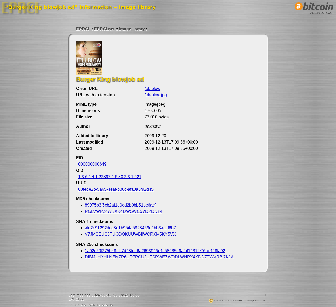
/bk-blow (152, 88)
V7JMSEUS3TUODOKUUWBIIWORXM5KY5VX (130, 234)
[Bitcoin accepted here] (314, 15)
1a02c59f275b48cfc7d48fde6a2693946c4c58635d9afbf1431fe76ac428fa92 (155, 250)
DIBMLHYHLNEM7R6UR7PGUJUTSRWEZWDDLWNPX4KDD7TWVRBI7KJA (159, 257)
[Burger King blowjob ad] (89, 73)
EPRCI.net (104, 29)
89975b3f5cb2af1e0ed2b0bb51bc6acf (120, 205)
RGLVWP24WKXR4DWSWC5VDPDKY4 (123, 211)
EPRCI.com (77, 299)
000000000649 (92, 164)
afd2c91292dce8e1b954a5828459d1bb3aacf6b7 (130, 228)
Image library (132, 29)
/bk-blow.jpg (156, 95)
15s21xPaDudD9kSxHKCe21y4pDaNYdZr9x (240, 300)
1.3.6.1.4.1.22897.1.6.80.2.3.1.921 (109, 176)
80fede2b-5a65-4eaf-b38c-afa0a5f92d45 (116, 189)
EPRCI (82, 29)
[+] (266, 295)
